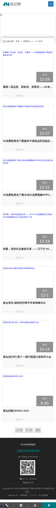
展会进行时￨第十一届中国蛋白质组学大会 (27, 356)
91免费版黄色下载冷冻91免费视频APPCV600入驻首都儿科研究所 (28, 194)
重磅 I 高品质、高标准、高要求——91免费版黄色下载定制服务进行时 (28, 86)
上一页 (19, 430)
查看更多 (20, 96)
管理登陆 (23, 495)
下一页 (29, 430)
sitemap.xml (13, 495)
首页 (18, 41)
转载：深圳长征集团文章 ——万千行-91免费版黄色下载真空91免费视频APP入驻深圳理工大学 (28, 248)
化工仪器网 (43, 495)
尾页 (38, 430)
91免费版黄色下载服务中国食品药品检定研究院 (28, 140)
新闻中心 (27, 41)
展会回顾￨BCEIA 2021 (16, 410)
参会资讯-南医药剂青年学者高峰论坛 (24, 302)
